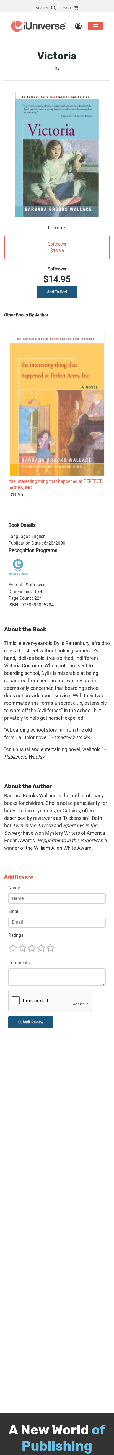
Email (13, 911)
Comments (19, 962)
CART (67, 8)
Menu (95, 26)
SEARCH (43, 8)
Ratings (15, 935)
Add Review (18, 877)
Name (14, 887)
